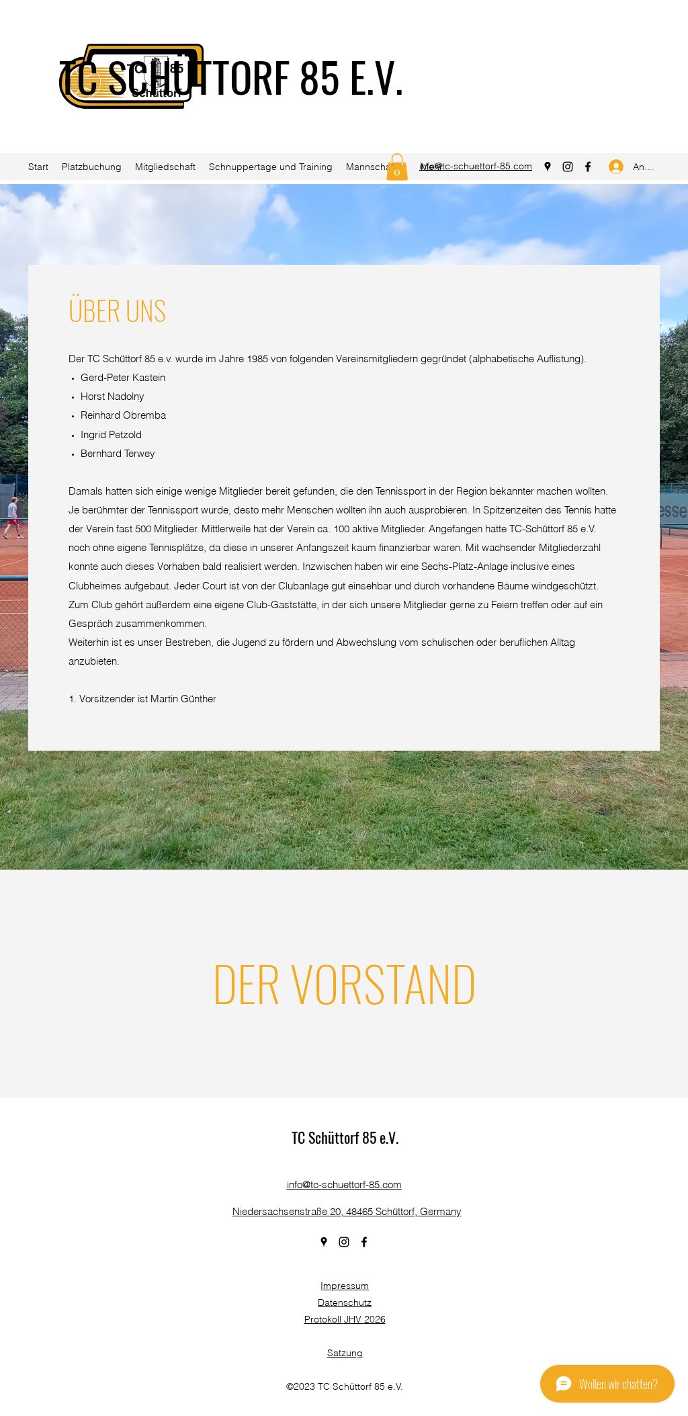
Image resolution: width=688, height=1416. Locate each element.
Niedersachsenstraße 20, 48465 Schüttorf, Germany (347, 1211)
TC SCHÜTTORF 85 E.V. (231, 76)
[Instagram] (567, 166)
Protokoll (322, 1319)
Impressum (344, 1286)
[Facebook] (588, 166)
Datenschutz (345, 1302)
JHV (354, 1319)
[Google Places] (547, 166)
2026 (375, 1319)
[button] (397, 167)
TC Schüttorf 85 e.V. (345, 1137)
